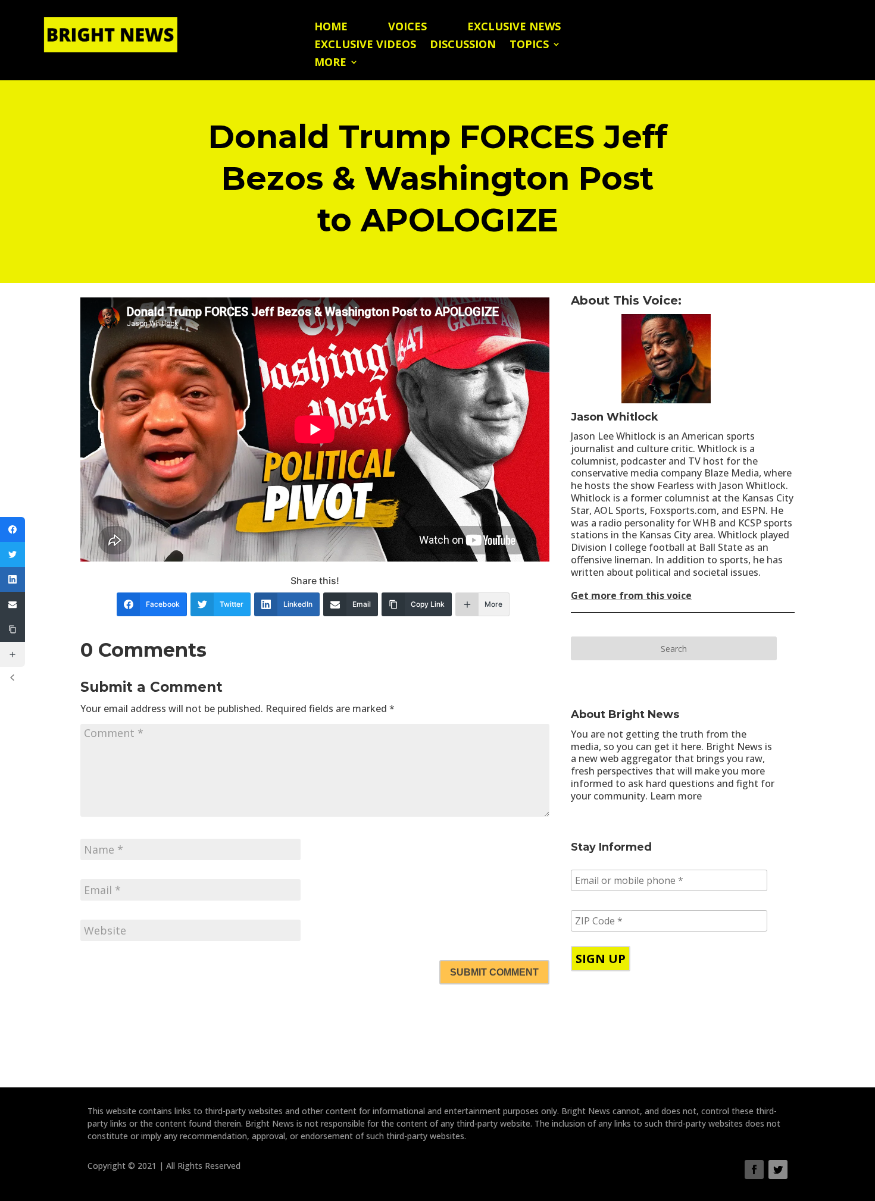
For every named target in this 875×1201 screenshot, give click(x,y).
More (330, 63)
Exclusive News (514, 27)
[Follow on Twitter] (778, 1169)
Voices (407, 27)
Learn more (676, 795)
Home (331, 27)
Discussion (463, 45)
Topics (529, 45)
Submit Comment (494, 972)
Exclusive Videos (365, 45)
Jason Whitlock (614, 417)
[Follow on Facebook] (754, 1169)
